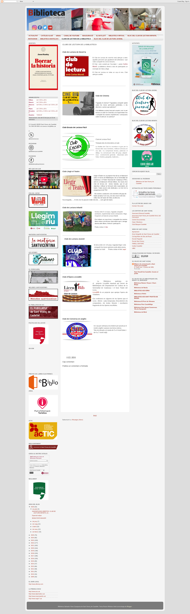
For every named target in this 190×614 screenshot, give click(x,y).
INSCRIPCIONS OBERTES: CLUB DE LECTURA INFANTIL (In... (44, 512)
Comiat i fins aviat (137, 206)
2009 (32, 576)
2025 (32, 535)
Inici (95, 416)
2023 (32, 540)
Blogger (129, 606)
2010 (32, 574)
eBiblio (58, 36)
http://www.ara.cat (34, 591)
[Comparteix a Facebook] (73, 357)
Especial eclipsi (37, 515)
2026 (32, 507)
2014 (32, 563)
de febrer (35, 532)
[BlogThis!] (69, 357)
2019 (32, 550)
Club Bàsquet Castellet (139, 224)
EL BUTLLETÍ (101, 36)
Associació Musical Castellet (141, 213)
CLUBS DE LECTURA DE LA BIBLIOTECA (76, 39)
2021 (32, 545)
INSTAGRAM (32, 39)
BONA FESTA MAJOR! (39, 518)
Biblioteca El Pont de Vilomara (144, 301)
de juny (34, 521)
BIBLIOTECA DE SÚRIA (142, 290)
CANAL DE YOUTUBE (71, 36)
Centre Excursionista (138, 219)
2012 (32, 569)
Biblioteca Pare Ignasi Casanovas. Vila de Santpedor (145, 308)
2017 (32, 556)
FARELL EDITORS (138, 243)
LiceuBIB (96, 292)
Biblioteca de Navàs (141, 287)
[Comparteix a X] (71, 357)
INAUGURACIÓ (87, 36)
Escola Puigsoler (137, 239)
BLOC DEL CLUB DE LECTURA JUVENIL (108, 39)
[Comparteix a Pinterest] (75, 357)
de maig (35, 524)
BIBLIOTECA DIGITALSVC (49, 39)
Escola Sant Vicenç (138, 241)
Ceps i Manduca (137, 222)
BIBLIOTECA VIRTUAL (116, 36)
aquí (124, 249)
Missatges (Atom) (77, 419)
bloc (106, 227)
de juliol (35, 509)
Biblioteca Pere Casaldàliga (143, 304)
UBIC (133, 248)
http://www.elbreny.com (36, 584)
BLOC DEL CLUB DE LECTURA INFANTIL (142, 36)
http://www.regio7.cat (35, 598)
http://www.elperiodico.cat (37, 594)
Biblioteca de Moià (140, 312)
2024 (32, 537)
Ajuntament (135, 232)
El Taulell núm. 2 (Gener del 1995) (144, 267)
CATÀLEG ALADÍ (47, 36)
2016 (32, 558)
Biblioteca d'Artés (140, 293)
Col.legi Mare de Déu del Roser (142, 236)
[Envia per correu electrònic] (67, 357)
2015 (32, 561)
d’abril (34, 526)
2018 (32, 553)
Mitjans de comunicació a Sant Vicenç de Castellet (144, 264)
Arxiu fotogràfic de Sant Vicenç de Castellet (145, 234)
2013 (32, 566)
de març (35, 529)
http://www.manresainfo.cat (37, 596)
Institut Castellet (137, 246)
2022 (32, 543)
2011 (32, 571)
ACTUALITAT (33, 36)
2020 (32, 548)
